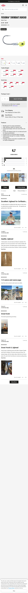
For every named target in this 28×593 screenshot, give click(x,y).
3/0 (10, 83)
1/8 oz (20, 71)
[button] (5, 25)
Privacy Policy (11, 588)
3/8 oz (5, 75)
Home (2, 13)
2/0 (4, 83)
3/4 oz (12, 75)
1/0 (22, 83)
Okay (14, 590)
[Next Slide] (26, 177)
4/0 (16, 83)
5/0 (4, 87)
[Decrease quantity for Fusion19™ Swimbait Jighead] (2, 99)
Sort (14, 190)
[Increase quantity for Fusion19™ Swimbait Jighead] (7, 99)
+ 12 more (19, 298)
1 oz (20, 75)
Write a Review (22, 188)
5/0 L (11, 87)
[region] (14, 177)
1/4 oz (5, 71)
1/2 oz (12, 71)
